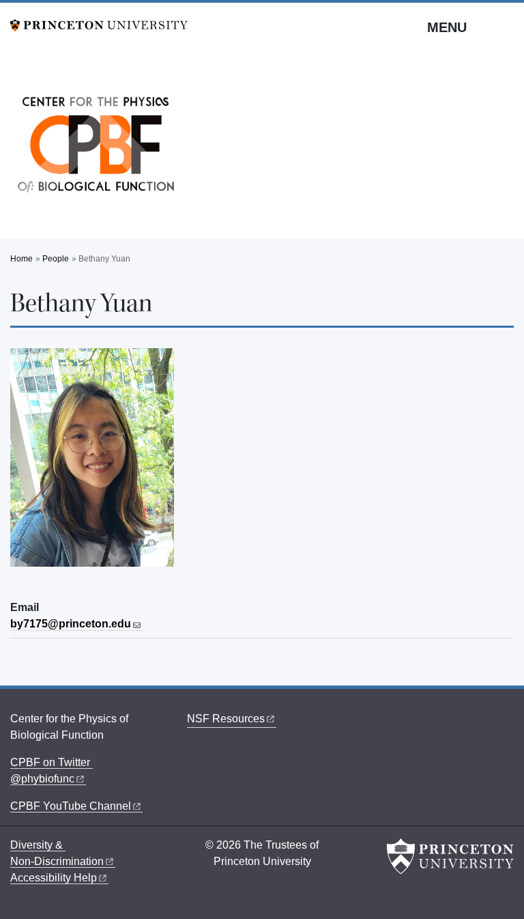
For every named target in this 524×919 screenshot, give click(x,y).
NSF (226, 718)
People (55, 259)
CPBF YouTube (70, 806)
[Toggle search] (505, 27)
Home (21, 259)
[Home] (95, 148)
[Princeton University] (99, 24)
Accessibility (53, 877)
